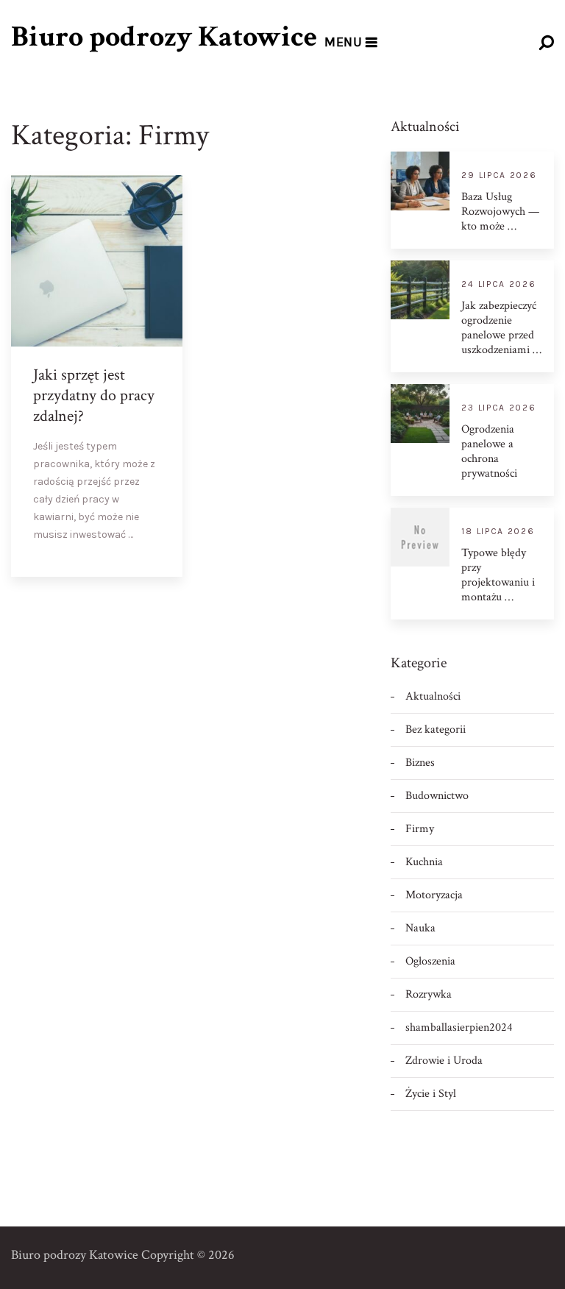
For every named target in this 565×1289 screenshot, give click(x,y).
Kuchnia (424, 862)
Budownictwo (437, 795)
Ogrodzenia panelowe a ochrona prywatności (489, 451)
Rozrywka (428, 994)
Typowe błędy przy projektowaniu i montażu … (498, 575)
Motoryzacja (434, 895)
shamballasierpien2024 (459, 1027)
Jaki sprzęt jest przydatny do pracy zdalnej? (93, 395)
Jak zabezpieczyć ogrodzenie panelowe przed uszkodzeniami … (501, 328)
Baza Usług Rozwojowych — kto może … (500, 212)
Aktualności (433, 696)
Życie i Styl (430, 1093)
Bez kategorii (435, 729)
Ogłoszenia (430, 961)
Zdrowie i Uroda (444, 1060)
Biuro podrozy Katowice (164, 37)
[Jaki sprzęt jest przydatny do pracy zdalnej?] (158, 553)
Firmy (419, 829)
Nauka (420, 928)
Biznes (420, 762)
